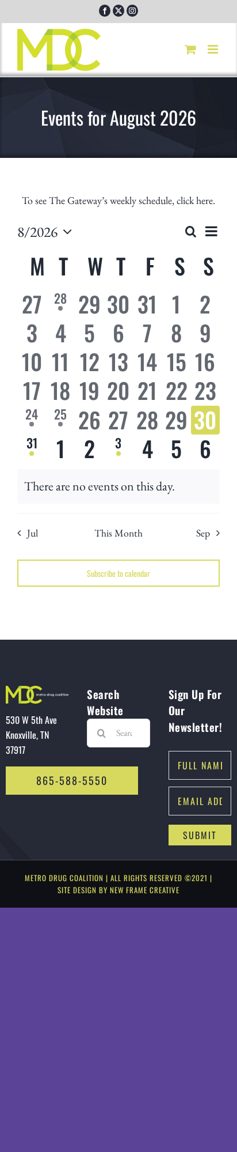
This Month (118, 532)
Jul (32, 532)
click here (195, 200)
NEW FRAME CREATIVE (144, 890)
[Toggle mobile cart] (190, 49)
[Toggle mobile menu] (214, 49)
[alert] (118, 486)
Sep (203, 532)
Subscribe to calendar (118, 573)
